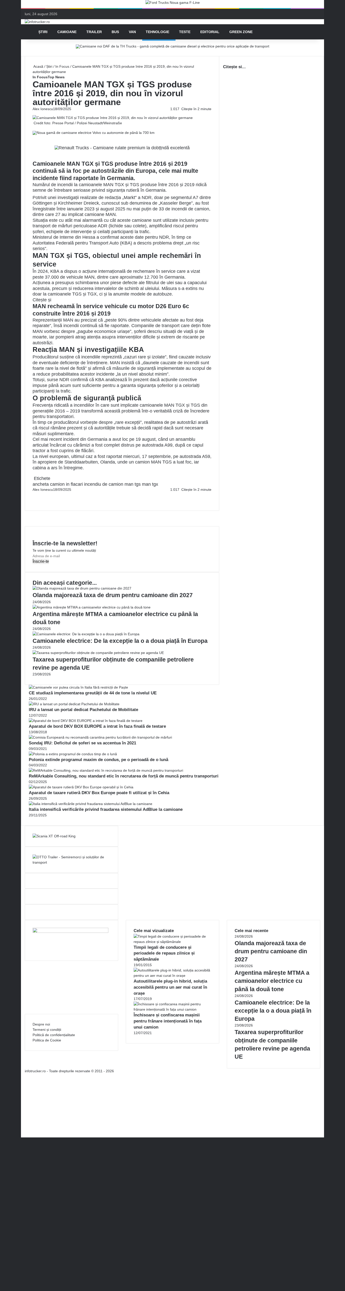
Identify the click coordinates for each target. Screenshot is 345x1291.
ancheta (41, 484)
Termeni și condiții (47, 1030)
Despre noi (41, 1024)
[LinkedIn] (34, 495)
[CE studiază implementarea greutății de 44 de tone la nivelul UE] (78, 687)
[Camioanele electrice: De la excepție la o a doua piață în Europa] (86, 634)
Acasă (38, 66)
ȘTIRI (42, 32)
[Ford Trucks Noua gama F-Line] (172, 4)
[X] (22, 1129)
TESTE (184, 32)
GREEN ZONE (241, 32)
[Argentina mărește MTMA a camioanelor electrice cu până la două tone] (92, 607)
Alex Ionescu (43, 109)
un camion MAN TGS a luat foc (160, 462)
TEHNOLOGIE (157, 32)
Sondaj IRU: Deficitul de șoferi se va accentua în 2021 (82, 743)
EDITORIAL (209, 32)
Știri (49, 66)
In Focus (62, 66)
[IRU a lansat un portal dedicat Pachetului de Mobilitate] (74, 704)
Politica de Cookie (47, 1040)
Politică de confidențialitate (54, 1035)
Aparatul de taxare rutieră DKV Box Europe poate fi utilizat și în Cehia (99, 792)
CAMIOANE (67, 32)
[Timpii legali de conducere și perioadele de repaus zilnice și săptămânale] (172, 942)
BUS (115, 32)
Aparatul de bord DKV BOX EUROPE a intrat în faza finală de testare (97, 726)
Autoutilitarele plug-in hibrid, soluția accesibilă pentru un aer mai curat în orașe (170, 987)
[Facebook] (33, 495)
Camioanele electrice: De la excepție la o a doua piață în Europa (120, 641)
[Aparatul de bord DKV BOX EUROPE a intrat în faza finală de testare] (85, 721)
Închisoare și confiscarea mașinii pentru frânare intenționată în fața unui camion (168, 1021)
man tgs (133, 484)
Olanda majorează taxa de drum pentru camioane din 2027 (113, 595)
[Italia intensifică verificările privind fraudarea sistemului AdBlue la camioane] (90, 804)
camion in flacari (66, 484)
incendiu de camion (103, 484)
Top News (56, 77)
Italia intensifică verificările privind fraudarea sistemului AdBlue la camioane (106, 809)
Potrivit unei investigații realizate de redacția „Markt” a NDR (92, 197)
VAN (132, 32)
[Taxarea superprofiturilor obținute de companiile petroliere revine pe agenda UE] (98, 653)
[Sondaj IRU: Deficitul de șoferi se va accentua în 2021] (100, 737)
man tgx (150, 484)
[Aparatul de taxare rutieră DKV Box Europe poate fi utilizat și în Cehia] (81, 787)
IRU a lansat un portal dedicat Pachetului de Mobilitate (83, 709)
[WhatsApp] (35, 500)
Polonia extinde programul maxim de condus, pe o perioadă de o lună (98, 759)
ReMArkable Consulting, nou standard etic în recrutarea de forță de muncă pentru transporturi (123, 776)
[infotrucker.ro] (37, 22)
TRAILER (94, 32)
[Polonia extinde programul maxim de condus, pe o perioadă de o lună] (73, 754)
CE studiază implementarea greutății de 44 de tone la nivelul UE (93, 693)
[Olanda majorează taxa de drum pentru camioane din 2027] (82, 588)
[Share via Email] (35, 495)
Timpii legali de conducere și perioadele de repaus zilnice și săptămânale (164, 953)
